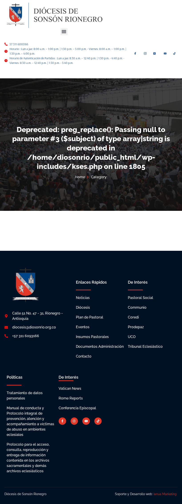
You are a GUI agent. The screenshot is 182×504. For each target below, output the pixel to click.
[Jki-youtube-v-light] (86, 421)
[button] (64, 31)
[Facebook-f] (62, 421)
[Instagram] (74, 421)
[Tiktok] (98, 421)
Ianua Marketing (166, 494)
